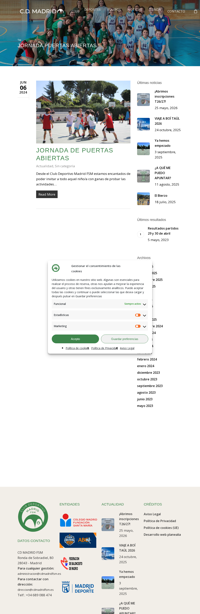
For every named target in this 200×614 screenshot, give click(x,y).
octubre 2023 (147, 379)
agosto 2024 (146, 333)
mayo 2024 (145, 346)
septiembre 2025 (150, 280)
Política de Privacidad (104, 348)
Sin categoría (65, 166)
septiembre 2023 (150, 386)
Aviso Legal (127, 348)
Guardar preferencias (124, 339)
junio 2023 (145, 399)
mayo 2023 (145, 406)
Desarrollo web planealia (162, 534)
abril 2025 (144, 313)
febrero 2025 (147, 319)
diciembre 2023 (148, 372)
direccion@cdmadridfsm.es (36, 590)
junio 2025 (145, 299)
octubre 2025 (147, 273)
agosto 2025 (146, 286)
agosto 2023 (146, 392)
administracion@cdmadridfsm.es (39, 574)
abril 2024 (144, 353)
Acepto (75, 339)
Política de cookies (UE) (161, 528)
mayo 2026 (145, 266)
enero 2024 (145, 366)
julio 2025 (144, 293)
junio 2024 (145, 339)
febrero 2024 (147, 359)
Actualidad (44, 166)
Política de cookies (77, 348)
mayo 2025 (145, 306)
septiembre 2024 (150, 326)
